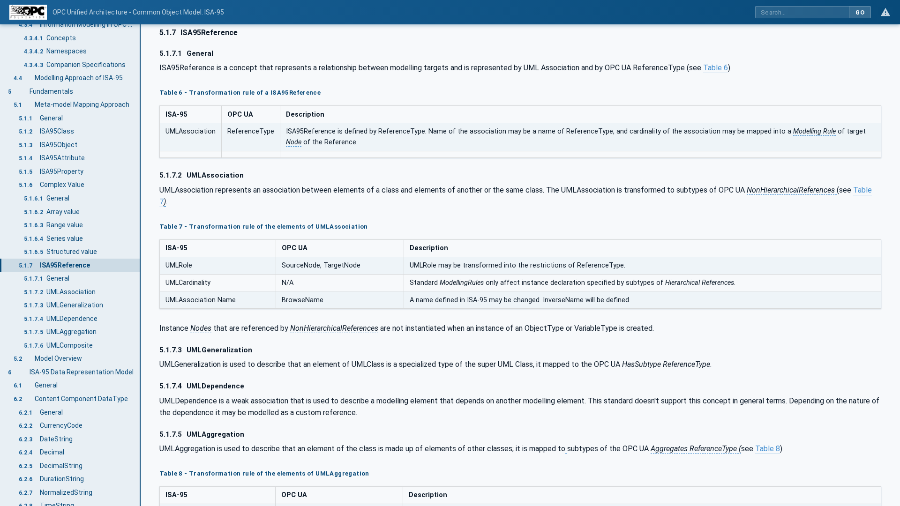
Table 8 (767, 448)
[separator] (140, 265)
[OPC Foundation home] (28, 12)
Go (859, 12)
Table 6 (715, 67)
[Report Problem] (885, 12)
